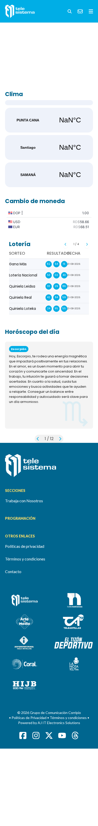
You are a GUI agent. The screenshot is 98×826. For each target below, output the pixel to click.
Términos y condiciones (25, 558)
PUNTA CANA (49, 120)
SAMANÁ (49, 174)
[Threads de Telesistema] (75, 735)
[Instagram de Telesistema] (36, 735)
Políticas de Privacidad (29, 717)
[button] (70, 11)
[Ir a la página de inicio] (49, 465)
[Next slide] (87, 244)
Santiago (49, 147)
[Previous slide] (65, 244)
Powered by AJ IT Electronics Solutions (49, 723)
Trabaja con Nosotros (24, 500)
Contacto (13, 571)
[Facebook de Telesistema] (23, 735)
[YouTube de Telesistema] (62, 735)
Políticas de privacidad (24, 546)
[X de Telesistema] (49, 735)
